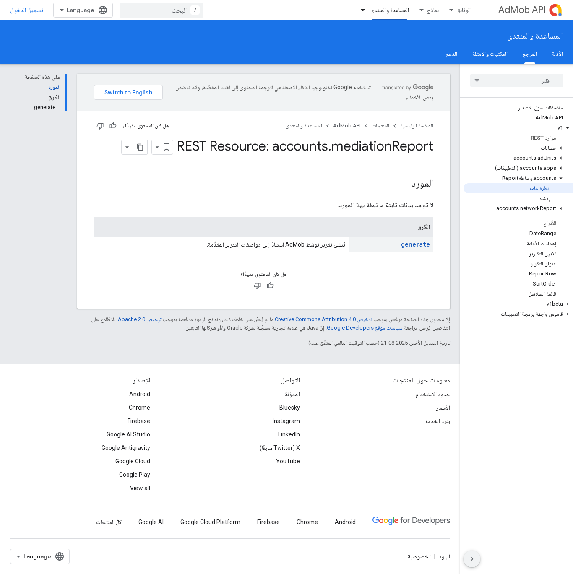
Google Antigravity (126, 447)
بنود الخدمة (437, 421)
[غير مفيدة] (100, 125)
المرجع (530, 53)
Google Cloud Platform (210, 522)
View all (140, 488)
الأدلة (557, 53)
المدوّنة (292, 394)
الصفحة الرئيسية (416, 125)
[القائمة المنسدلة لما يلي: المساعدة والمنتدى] (360, 10)
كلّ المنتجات (109, 522)
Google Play (134, 474)
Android (139, 394)
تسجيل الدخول (26, 10)
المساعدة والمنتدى (389, 10)
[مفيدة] (113, 125)
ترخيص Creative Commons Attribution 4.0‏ (323, 319)
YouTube (288, 461)
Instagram (286, 421)
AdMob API (522, 10)
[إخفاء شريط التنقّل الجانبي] (472, 559)
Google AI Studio (128, 434)
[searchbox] (516, 80)
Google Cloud (132, 461)
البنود (444, 556)
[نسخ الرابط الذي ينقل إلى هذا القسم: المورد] (403, 184)
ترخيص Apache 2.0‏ (139, 319)
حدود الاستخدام (433, 394)
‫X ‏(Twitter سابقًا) (280, 447)
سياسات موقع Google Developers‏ (365, 328)
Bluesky (289, 407)
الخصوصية (419, 556)
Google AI (151, 522)
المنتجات (380, 125)
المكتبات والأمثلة (490, 53)
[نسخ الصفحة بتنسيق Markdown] (140, 147)
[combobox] (161, 10)
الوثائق (463, 10)
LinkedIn (289, 434)
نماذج (433, 10)
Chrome (139, 407)
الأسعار (443, 407)
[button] (518, 128)
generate (415, 244)
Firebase (139, 421)
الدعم (451, 53)
